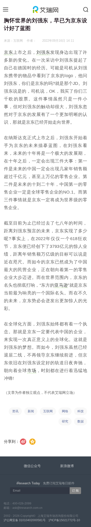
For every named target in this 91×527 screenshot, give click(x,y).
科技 (80, 411)
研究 (65, 421)
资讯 (15, 411)
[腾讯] (32, 441)
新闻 (31, 411)
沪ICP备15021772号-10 (64, 520)
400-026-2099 (21, 503)
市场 (31, 370)
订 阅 (75, 490)
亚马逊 (61, 285)
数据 (80, 421)
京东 (8, 52)
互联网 (48, 411)
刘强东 (43, 52)
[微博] (23, 441)
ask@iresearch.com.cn (27, 508)
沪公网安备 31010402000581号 (25, 520)
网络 (65, 411)
